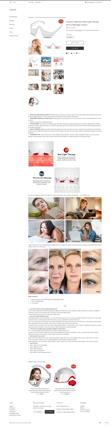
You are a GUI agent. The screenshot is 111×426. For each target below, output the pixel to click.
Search (11, 28)
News (11, 32)
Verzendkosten (78, 30)
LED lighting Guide (14, 413)
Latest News (12, 411)
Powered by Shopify (27, 422)
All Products (12, 408)
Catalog (11, 20)
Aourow (12, 9)
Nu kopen (75, 48)
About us (11, 24)
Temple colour (69, 34)
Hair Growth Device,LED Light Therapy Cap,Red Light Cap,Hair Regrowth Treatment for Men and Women (65, 390)
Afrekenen (99, 2)
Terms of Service (13, 35)
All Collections (13, 16)
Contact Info (12, 409)
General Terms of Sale (14, 415)
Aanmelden (31, 2)
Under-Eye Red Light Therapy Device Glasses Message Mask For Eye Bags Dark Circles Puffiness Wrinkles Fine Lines (40, 390)
